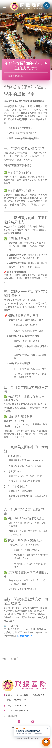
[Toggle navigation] (4, 6)
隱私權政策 (12, 716)
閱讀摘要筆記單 (24, 636)
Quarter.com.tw (30, 738)
